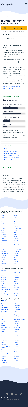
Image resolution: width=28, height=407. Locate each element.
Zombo (3, 255)
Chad (15, 311)
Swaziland (4, 356)
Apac (2, 217)
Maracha (3, 266)
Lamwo (16, 238)
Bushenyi (16, 296)
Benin (3, 305)
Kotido (3, 259)
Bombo (16, 266)
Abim (2, 238)
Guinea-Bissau (5, 327)
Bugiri (16, 285)
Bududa (3, 285)
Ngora (16, 253)
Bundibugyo (5, 294)
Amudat (16, 277)
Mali (2, 336)
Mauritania (17, 336)
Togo (2, 358)
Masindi (3, 234)
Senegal (16, 346)
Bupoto (16, 294)
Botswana (17, 305)
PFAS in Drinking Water (11, 153)
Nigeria (16, 342)
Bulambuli (4, 291)
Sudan (16, 354)
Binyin (3, 283)
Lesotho (16, 329)
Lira (15, 217)
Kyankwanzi (17, 249)
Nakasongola (18, 234)
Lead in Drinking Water (11, 151)
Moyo (3, 249)
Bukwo (16, 289)
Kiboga (16, 255)
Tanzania (16, 356)
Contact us (5, 389)
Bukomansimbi (5, 289)
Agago (16, 232)
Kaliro (3, 257)
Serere (3, 245)
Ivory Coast (17, 327)
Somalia (3, 352)
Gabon (3, 323)
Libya (15, 331)
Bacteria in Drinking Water (11, 157)
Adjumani (4, 240)
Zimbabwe (4, 362)
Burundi (16, 307)
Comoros (4, 315)
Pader (3, 224)
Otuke (3, 228)
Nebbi (3, 247)
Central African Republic (5, 312)
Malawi (16, 333)
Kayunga (4, 263)
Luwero (3, 251)
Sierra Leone (17, 350)
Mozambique (5, 340)
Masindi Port (17, 226)
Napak (16, 263)
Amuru (3, 230)
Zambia (16, 360)
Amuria (16, 240)
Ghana (3, 325)
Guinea (16, 325)
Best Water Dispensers (10, 160)
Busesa (3, 296)
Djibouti (16, 317)
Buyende (16, 245)
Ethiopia (16, 321)
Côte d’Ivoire (5, 317)
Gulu (2, 219)
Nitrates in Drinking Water (11, 155)
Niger (3, 342)
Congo (16, 315)
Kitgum (16, 230)
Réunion (3, 344)
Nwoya (3, 222)
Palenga (3, 215)
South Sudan (5, 354)
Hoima (16, 247)
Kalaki (3, 232)
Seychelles (4, 350)
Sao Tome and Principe (5, 347)
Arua (2, 261)
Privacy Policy (16, 389)
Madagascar (4, 333)
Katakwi (16, 251)
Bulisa (16, 236)
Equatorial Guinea (19, 319)
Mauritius (4, 338)
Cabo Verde (4, 309)
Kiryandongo (17, 219)
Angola (16, 303)
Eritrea (3, 321)
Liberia (3, 331)
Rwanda (16, 344)
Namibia (16, 340)
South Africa (17, 352)
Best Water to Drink (10, 149)
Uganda (3, 270)
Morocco (16, 338)
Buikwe (3, 287)
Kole (15, 215)
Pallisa (16, 261)
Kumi (15, 259)
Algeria (3, 303)
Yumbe (16, 257)
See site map (4, 397)
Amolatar (16, 224)
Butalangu (4, 253)
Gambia (16, 323)
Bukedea (16, 287)
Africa (4, 300)
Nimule (3, 243)
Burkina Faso (5, 307)
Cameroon (17, 309)
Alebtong (17, 222)
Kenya (3, 329)
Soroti (15, 243)
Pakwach (4, 236)
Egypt (3, 319)
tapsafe (8, 4)
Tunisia (16, 358)
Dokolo (3, 226)
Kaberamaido (18, 228)
